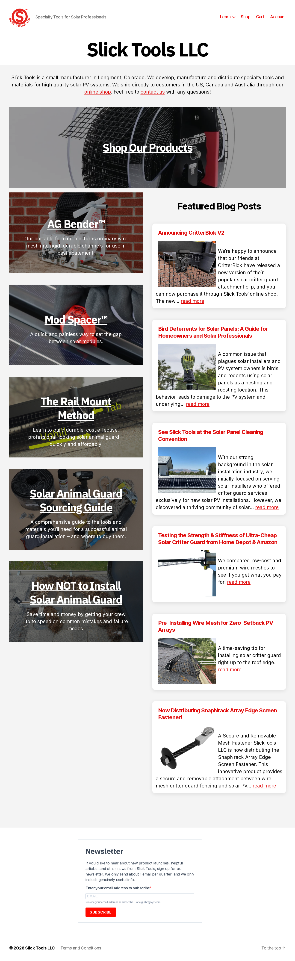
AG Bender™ (76, 224)
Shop (245, 16)
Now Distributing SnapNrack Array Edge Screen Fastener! (217, 714)
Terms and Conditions (80, 948)
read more (192, 301)
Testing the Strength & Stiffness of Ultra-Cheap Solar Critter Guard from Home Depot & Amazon (217, 538)
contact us (153, 92)
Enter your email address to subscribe (118, 888)
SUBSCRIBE (101, 912)
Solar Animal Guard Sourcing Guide (76, 500)
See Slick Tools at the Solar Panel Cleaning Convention (210, 435)
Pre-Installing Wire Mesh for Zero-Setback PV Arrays (215, 626)
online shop (97, 92)
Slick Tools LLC (40, 948)
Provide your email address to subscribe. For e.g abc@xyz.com (123, 902)
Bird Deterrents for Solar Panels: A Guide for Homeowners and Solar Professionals (213, 332)
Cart (260, 16)
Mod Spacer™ (75, 319)
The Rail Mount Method (76, 408)
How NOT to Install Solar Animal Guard (76, 592)
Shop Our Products (147, 147)
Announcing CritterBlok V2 (191, 232)
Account (278, 16)
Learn (225, 16)
